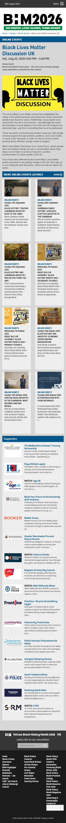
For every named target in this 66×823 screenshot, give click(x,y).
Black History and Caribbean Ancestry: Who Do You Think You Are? (15, 276)
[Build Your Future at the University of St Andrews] (13, 499)
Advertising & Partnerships (52, 799)
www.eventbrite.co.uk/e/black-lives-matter (21, 69)
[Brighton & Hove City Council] (13, 574)
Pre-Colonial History (29, 769)
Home (4, 33)
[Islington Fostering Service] (13, 660)
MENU (56, 3)
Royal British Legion (34, 464)
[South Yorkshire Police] (13, 677)
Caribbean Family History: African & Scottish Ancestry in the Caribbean (48, 212)
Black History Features (30, 757)
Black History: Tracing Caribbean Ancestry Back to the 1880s (16, 211)
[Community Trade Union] (13, 624)
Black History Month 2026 (52, 757)
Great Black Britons (32, 761)
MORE (56, 174)
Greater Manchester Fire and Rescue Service (39, 538)
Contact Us (51, 803)
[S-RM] (13, 707)
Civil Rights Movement (29, 774)
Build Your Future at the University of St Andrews (42, 498)
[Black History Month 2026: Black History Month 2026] (33, 22)
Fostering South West (35, 690)
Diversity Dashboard (7, 771)
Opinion (5, 764)
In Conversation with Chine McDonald (48, 399)
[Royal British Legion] (13, 469)
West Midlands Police (44, 585)
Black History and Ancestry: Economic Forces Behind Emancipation (47, 337)
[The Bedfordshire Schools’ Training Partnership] (13, 450)
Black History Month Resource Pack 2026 (53, 784)
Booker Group (31, 517)
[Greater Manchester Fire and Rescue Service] (13, 537)
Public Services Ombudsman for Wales (40, 642)
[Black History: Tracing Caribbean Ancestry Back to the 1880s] (16, 187)
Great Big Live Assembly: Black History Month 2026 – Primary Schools (15, 340)
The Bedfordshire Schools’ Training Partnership (42, 447)
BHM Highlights (9, 767)
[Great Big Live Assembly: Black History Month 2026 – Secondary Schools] (49, 252)
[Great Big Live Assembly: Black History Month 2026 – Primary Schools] (16, 316)
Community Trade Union (37, 622)
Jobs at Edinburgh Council (10, 785)
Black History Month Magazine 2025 (53, 792)
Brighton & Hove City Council (39, 570)
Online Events (23, 33)
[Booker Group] (13, 518)
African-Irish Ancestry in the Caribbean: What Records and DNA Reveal (16, 401)
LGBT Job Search (9, 781)
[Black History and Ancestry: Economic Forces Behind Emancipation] (49, 316)
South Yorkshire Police (35, 674)
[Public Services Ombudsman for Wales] (13, 642)
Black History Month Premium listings (53, 775)
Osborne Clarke (41, 554)
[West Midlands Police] (13, 588)
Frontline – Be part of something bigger (40, 603)
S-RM (36, 705)
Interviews (6, 761)
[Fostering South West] (13, 693)
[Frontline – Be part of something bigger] (13, 602)
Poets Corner (30, 778)
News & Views (8, 759)
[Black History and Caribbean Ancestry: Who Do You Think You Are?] (16, 252)
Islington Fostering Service (38, 659)
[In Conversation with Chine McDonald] (49, 380)
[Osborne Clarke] (13, 557)
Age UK (37, 480)
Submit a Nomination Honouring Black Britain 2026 (53, 766)
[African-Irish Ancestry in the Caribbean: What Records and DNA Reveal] (16, 380)
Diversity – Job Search (8, 777)
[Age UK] (13, 485)
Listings (12, 33)
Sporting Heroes (31, 781)
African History (30, 764)
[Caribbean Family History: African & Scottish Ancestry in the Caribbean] (49, 187)
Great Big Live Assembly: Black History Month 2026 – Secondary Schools (48, 276)
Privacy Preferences (55, 807)
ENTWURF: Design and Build (43, 818)
